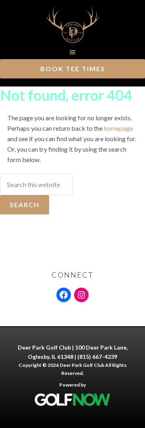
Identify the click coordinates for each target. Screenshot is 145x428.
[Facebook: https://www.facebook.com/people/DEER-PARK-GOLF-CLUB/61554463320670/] (63, 295)
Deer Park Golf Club (72, 24)
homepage (118, 128)
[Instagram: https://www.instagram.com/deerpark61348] (81, 295)
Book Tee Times (72, 68)
